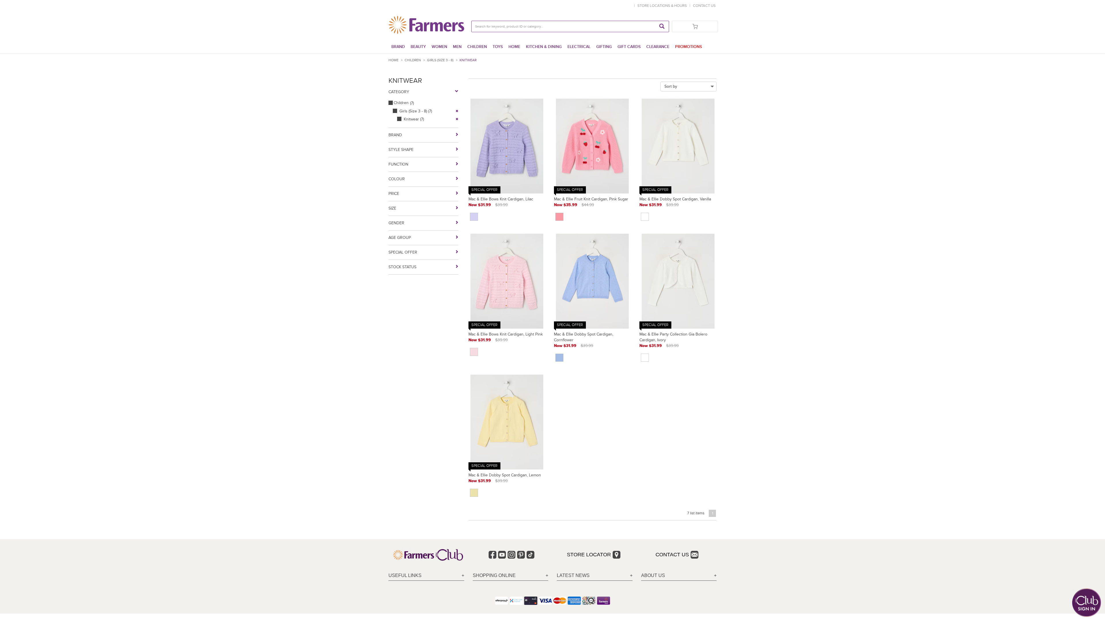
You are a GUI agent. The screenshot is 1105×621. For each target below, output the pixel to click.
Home (514, 46)
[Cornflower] (559, 357)
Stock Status (402, 266)
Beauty (418, 46)
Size (392, 208)
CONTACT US (704, 5)
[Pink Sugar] (559, 216)
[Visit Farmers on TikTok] (530, 555)
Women (439, 46)
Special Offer (402, 252)
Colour (396, 179)
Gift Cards (629, 46)
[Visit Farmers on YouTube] (502, 555)
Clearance (657, 46)
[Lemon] (473, 492)
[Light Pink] (473, 351)
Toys (498, 46)
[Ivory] (644, 357)
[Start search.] (662, 26)
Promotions (688, 46)
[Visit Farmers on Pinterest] (521, 555)
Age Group (399, 237)
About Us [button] (653, 575)
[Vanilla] (644, 216)
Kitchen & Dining (544, 46)
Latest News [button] (573, 575)
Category (398, 91)
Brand (398, 46)
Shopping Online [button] (494, 575)
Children (477, 46)
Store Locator (589, 554)
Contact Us (672, 554)
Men (457, 46)
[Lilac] (473, 216)
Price (393, 193)
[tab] (426, 576)
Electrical (578, 46)
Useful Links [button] (405, 575)
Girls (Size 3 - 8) (440, 60)
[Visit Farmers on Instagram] (511, 555)
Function (398, 164)
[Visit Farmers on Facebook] (492, 555)
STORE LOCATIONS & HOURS (663, 5)
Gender (396, 223)
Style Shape (401, 149)
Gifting (604, 46)
